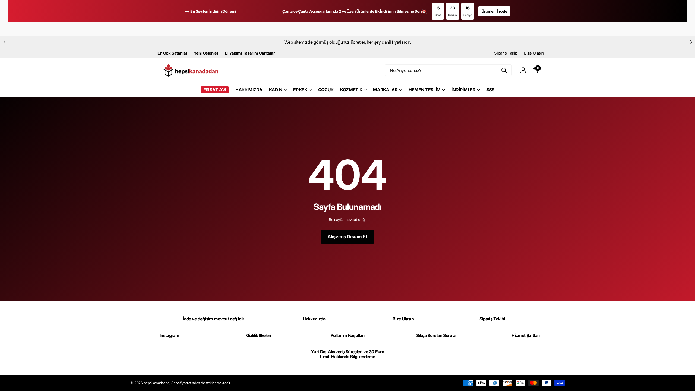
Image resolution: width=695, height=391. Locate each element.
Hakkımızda (314, 318)
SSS (490, 89)
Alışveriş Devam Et (347, 236)
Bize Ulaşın (534, 53)
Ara (504, 70)
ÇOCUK (326, 89)
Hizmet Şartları (525, 335)
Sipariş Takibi (506, 53)
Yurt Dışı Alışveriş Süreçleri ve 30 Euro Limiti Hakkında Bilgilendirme (347, 354)
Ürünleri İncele (494, 11)
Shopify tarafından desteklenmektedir (200, 383)
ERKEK (300, 89)
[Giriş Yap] (523, 70)
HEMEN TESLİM (425, 89)
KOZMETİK (351, 89)
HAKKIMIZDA (249, 89)
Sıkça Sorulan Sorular (436, 335)
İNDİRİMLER (463, 89)
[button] (4, 42)
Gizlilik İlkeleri (258, 335)
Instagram (169, 335)
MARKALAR (385, 89)
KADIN (275, 89)
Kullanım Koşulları (347, 335)
